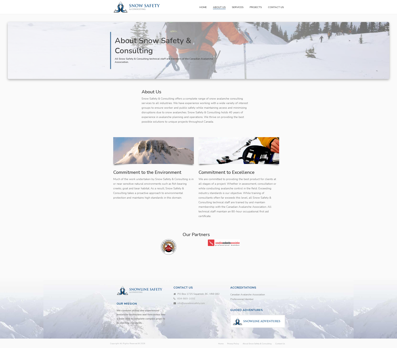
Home (203, 7)
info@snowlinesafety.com (191, 303)
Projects (256, 7)
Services (237, 7)
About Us (219, 7)
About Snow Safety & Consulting (257, 343)
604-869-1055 (186, 298)
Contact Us (276, 7)
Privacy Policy (233, 343)
